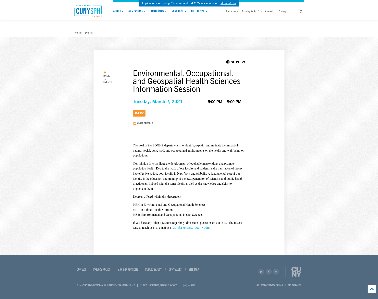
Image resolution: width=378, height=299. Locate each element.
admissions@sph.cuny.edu (191, 227)
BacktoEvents (107, 78)
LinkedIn (261, 272)
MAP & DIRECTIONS (128, 269)
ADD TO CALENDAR (145, 123)
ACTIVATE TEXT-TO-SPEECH (272, 285)
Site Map (194, 269)
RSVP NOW (139, 113)
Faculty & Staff (250, 11)
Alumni (269, 11)
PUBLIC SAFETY (153, 269)
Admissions (135, 11)
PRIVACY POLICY (101, 269)
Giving (282, 11)
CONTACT (81, 269)
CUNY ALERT (175, 269)
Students (231, 11)
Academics (157, 11)
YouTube (276, 272)
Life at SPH (198, 11)
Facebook (269, 272)
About (117, 11)
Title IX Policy (294, 285)
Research (178, 11)
